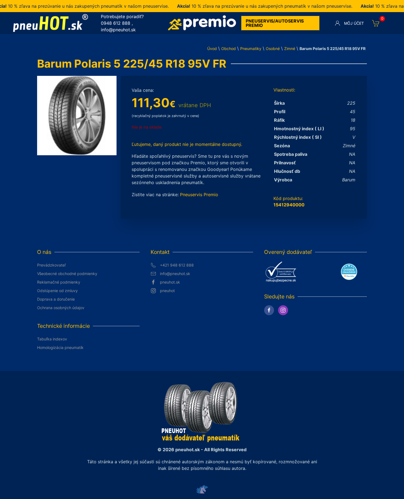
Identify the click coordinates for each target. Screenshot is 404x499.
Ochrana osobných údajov (60, 307)
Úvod (212, 48)
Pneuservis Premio (199, 194)
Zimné (289, 48)
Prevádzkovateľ (51, 265)
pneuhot (167, 290)
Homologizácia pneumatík (60, 347)
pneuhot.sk (170, 282)
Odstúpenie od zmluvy (57, 290)
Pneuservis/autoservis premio (275, 23)
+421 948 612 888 (177, 265)
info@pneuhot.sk (118, 29)
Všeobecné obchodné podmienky (67, 273)
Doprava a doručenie (56, 299)
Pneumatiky (250, 48)
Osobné (273, 48)
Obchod (228, 48)
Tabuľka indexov (52, 339)
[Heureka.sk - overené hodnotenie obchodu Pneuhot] (349, 271)
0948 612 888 (115, 23)
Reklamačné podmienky (58, 282)
